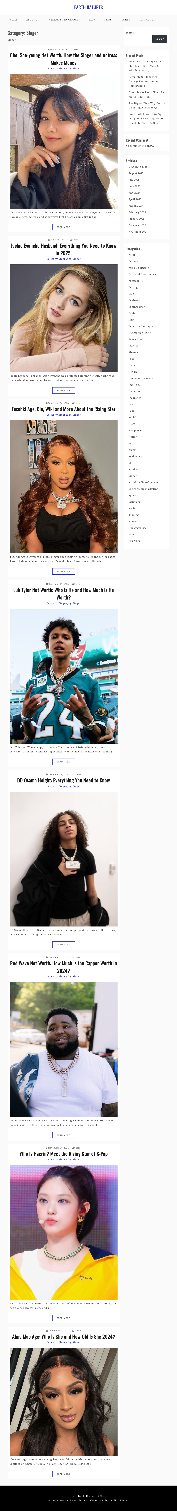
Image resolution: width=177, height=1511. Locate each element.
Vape (132, 534)
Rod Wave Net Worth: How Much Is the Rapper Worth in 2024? (63, 966)
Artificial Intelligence (142, 274)
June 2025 (134, 186)
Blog (131, 293)
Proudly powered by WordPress (67, 1500)
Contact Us (147, 19)
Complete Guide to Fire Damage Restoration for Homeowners (143, 81)
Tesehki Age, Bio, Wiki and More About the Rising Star (64, 408)
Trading (134, 515)
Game (132, 365)
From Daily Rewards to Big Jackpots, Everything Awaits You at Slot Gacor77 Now (146, 118)
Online (133, 437)
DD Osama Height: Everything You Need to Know (63, 780)
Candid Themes (118, 1500)
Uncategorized (138, 528)
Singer (77, 68)
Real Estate (135, 456)
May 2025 (134, 192)
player (133, 450)
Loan (132, 411)
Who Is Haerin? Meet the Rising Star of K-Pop (64, 1153)
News (107, 19)
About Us (32, 19)
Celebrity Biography (63, 19)
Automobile (136, 280)
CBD (131, 319)
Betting (133, 287)
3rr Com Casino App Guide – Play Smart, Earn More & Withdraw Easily (146, 66)
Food (132, 358)
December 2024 (138, 225)
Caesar (76, 49)
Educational (136, 339)
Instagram (135, 391)
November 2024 (138, 231)
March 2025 (136, 205)
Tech (91, 19)
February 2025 (137, 212)
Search (130, 32)
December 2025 (138, 166)
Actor (132, 254)
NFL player (135, 430)
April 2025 (135, 199)
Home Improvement (141, 378)
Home (13, 19)
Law (131, 404)
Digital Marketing (140, 332)
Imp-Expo (135, 384)
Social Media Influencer (143, 482)
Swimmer (134, 502)
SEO (131, 463)
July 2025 (134, 179)
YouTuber (134, 541)
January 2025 (137, 218)
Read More (63, 227)
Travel (133, 521)
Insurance (135, 397)
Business (134, 300)
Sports (125, 19)
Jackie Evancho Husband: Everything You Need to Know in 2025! (63, 249)
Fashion (134, 345)
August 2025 (136, 173)
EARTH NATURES (88, 7)
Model (132, 417)
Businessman (137, 306)
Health (133, 371)
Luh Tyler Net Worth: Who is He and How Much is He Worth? (63, 593)
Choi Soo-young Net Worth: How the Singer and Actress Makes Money (63, 58)
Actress (133, 261)
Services (134, 469)
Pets (131, 443)
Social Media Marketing (143, 489)
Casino (133, 313)
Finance (134, 352)
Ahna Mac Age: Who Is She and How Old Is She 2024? (63, 1336)
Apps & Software (139, 267)
